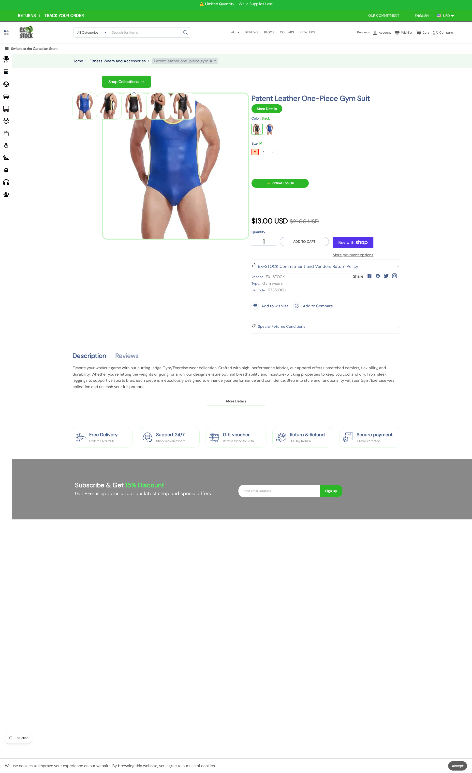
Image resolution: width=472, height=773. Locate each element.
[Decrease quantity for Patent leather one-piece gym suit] (253, 241)
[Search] (186, 32)
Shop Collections (123, 81)
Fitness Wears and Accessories (117, 61)
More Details (267, 109)
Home (78, 61)
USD (445, 16)
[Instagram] (394, 275)
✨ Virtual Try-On (280, 183)
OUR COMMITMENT (383, 15)
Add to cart (304, 241)
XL (264, 152)
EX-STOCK (275, 276)
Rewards (363, 32)
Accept (457, 766)
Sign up (331, 491)
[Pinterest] (377, 275)
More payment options (353, 255)
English (422, 16)
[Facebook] (369, 275)
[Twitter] (386, 275)
